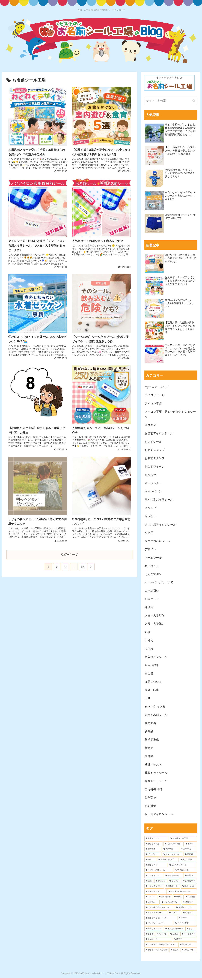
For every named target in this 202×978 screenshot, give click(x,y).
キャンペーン (153, 491)
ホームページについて (159, 582)
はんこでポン (153, 574)
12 (82, 566)
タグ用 (149, 532)
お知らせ (150, 474)
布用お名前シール (156, 715)
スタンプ (150, 508)
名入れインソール (156, 657)
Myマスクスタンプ (156, 387)
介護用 (149, 607)
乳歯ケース (152, 599)
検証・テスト (153, 764)
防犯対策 (150, 806)
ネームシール (153, 557)
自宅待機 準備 (154, 789)
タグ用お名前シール (157, 541)
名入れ (149, 648)
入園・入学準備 (155, 615)
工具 (147, 698)
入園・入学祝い (155, 623)
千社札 (149, 640)
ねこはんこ (152, 566)
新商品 (149, 731)
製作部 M (150, 797)
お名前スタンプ (155, 450)
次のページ (70, 554)
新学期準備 (152, 739)
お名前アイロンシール (159, 433)
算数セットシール (156, 772)
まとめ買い (152, 590)
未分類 (149, 756)
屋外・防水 (152, 690)
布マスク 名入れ (155, 706)
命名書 (149, 673)
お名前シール (153, 441)
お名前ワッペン (155, 466)
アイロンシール (155, 395)
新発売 (149, 748)
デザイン (150, 549)
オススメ (150, 425)
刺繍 (147, 632)
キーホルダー (153, 483)
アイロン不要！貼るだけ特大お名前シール (170, 414)
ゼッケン (150, 516)
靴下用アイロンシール (159, 814)
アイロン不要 (153, 403)
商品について (153, 681)
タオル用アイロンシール (160, 524)
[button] (194, 101)
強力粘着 (150, 723)
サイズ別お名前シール (159, 499)
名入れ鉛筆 (152, 665)
